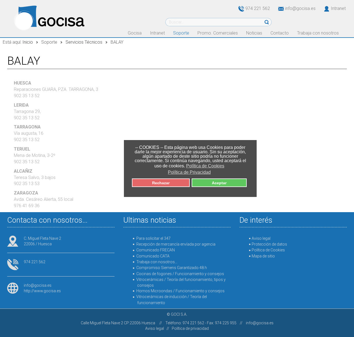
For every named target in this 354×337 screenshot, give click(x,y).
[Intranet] (323, 8)
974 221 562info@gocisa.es (280, 8)
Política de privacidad (190, 328)
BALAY (23, 60)
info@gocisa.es (37, 285)
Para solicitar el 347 (153, 238)
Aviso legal (154, 328)
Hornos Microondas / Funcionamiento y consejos (180, 291)
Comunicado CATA (153, 256)
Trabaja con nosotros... (156, 262)
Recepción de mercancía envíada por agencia (175, 244)
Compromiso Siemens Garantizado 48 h (171, 267)
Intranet (338, 8)
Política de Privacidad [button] (189, 172)
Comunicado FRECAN (155, 250)
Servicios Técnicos (84, 42)
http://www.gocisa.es (42, 291)
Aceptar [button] (219, 183)
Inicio (27, 42)
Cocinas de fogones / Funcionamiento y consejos (180, 274)
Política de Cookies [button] (205, 166)
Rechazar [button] (161, 183)
